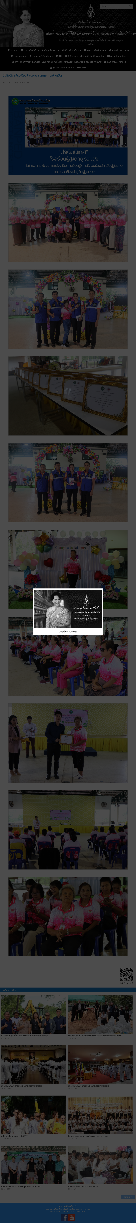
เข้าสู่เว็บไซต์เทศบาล (68, 631)
